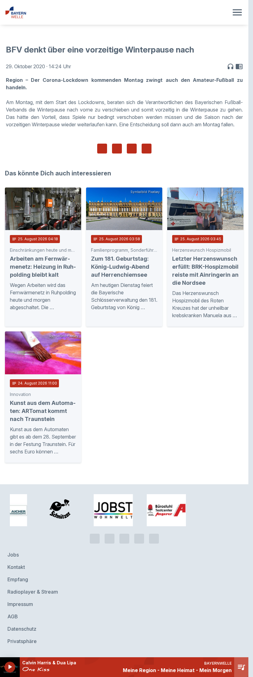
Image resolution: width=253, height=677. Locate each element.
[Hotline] (95, 539)
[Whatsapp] (109, 539)
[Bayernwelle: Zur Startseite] (117, 12)
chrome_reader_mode (239, 66)
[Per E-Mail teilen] (146, 148)
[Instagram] (139, 539)
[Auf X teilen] (117, 148)
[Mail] (154, 539)
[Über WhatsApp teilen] (132, 148)
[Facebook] (124, 539)
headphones (230, 66)
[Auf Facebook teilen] (102, 148)
